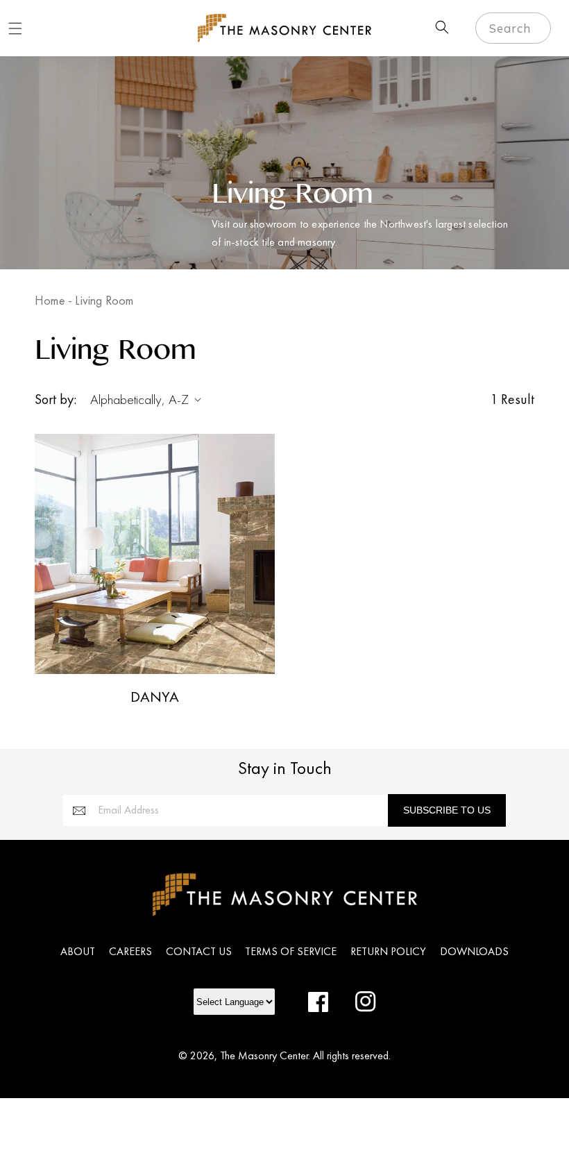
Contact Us (199, 951)
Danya (154, 697)
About (77, 951)
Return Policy (388, 951)
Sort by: (55, 399)
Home (50, 300)
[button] (15, 28)
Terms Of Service (291, 951)
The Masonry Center (264, 1055)
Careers (130, 951)
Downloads (474, 951)
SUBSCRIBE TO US (447, 810)
